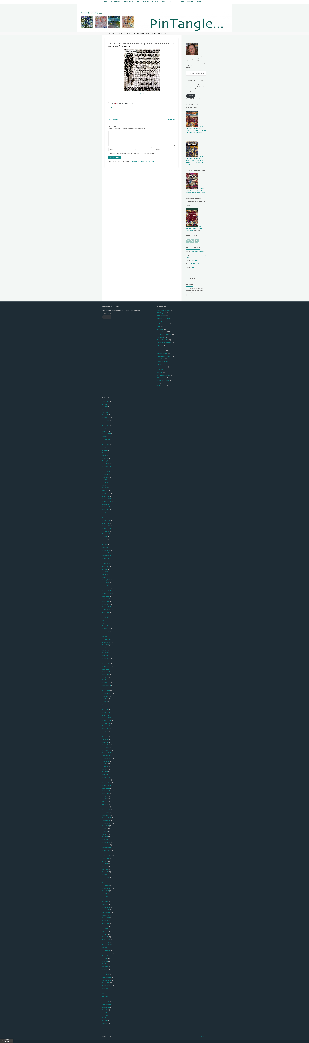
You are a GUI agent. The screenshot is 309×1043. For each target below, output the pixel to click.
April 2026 (105, 412)
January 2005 (105, 1002)
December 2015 (106, 664)
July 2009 (104, 861)
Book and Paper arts (162, 323)
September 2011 (106, 791)
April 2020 (105, 574)
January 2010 (105, 845)
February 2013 (106, 745)
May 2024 (104, 453)
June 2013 (105, 734)
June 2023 (105, 482)
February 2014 (106, 712)
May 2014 (104, 704)
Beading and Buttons (163, 321)
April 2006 (105, 966)
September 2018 (106, 599)
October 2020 (106, 561)
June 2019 (105, 585)
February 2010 (106, 842)
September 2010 (106, 823)
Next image (171, 119)
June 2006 (105, 961)
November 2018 (106, 593)
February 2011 (106, 810)
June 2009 (105, 864)
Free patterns (161, 351)
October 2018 (106, 596)
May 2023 (104, 485)
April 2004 (105, 1020)
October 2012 (106, 755)
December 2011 (106, 782)
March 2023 (105, 490)
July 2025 (104, 428)
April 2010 (105, 837)
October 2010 (106, 820)
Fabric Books (160, 345)
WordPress (204, 1037)
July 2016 (104, 647)
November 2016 (106, 636)
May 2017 (104, 620)
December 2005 (106, 977)
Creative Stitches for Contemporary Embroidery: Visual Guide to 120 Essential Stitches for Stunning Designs (194, 160)
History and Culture (162, 361)
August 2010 (105, 826)
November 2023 (106, 469)
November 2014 (106, 688)
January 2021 (105, 553)
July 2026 (104, 404)
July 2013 (104, 731)
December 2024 (106, 434)
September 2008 (106, 888)
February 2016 (106, 658)
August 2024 (105, 444)
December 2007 (106, 912)
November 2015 (106, 666)
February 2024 (106, 461)
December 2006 (106, 945)
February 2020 (106, 580)
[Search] (204, 2)
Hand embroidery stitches (164, 356)
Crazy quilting (161, 337)
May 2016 (104, 650)
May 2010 (104, 834)
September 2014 (106, 693)
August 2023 (105, 477)
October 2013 (106, 723)
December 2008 (106, 880)
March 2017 (105, 626)
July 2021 (104, 536)
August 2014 (105, 696)
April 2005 (105, 996)
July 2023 (104, 480)
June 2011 (105, 799)
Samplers (114, 33)
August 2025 (105, 425)
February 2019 (106, 588)
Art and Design (161, 315)
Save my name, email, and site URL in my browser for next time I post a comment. (132, 153)
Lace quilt (159, 364)
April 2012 (105, 772)
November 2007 (106, 915)
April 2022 (105, 515)
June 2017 (105, 618)
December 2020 (106, 555)
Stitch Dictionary (161, 378)
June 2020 (105, 571)
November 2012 (106, 753)
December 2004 (106, 1004)
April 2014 (105, 707)
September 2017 (106, 609)
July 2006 (104, 958)
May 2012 (104, 769)
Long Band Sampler (162, 367)
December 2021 (106, 526)
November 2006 (106, 947)
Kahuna (197, 1037)
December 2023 (106, 466)
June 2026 (105, 407)
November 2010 (106, 818)
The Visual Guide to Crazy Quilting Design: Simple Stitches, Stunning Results (195, 190)
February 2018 (106, 604)
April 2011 (105, 804)
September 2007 (106, 920)
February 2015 (106, 682)
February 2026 (106, 417)
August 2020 (105, 566)
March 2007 (105, 937)
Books (159, 326)
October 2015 (106, 669)
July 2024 (104, 447)
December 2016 (106, 634)
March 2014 (105, 709)
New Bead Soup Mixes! (198, 251)
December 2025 (106, 423)
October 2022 (106, 504)
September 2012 (106, 758)
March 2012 (105, 774)
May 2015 (104, 680)
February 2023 (106, 493)
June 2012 (105, 766)
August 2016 (105, 645)
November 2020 (106, 558)
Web (158, 383)
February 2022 (106, 520)
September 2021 (106, 534)
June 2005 (105, 991)
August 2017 (105, 612)
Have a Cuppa (160, 359)
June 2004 (105, 1015)
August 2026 (105, 401)
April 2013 (105, 739)
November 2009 (106, 850)
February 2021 (106, 550)
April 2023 (105, 488)
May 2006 (104, 964)
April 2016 (105, 653)
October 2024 (106, 439)
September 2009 (106, 855)
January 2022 (105, 523)
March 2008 (105, 904)
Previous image (113, 119)
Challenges (160, 329)
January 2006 (105, 974)
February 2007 (106, 939)
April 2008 (105, 901)
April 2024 (105, 455)
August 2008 (105, 891)
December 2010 (106, 815)
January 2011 (105, 812)
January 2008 (105, 910)
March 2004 (105, 1023)
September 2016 (106, 642)
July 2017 (104, 615)
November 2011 (106, 785)
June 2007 (105, 928)
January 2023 (105, 496)
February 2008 (106, 907)
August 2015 (105, 674)
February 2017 (106, 628)
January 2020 (105, 582)
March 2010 (105, 839)
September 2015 (106, 672)
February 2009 (106, 874)
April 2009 (105, 869)
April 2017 (105, 623)
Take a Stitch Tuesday (163, 380)
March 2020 (105, 577)
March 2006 (105, 969)
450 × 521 (112, 46)
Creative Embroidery (162, 340)
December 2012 (106, 750)
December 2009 (106, 847)
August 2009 (105, 858)
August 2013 (105, 728)
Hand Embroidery (162, 353)
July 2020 (104, 569)
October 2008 (106, 885)
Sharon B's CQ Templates (164, 375)
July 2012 (104, 764)
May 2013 (104, 737)
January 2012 (105, 780)
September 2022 (106, 507)
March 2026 (105, 415)
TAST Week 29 (195, 260)
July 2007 (104, 926)
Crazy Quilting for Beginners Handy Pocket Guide (194, 228)
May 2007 (104, 931)
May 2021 (104, 542)
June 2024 (105, 450)
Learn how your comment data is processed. (142, 161)
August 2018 (105, 601)
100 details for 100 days (163, 310)
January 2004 (105, 1026)
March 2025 (105, 431)
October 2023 (106, 472)
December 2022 (106, 498)
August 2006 (105, 956)
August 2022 (105, 509)
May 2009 (104, 866)
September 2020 (106, 563)
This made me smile (124, 33)
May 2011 (104, 801)
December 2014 (106, 685)
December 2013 (106, 718)
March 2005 (105, 999)
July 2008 (104, 893)
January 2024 (105, 463)
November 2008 (106, 883)
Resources (160, 369)
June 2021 (105, 539)
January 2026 (105, 420)
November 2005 (106, 980)
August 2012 (105, 761)
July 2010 (104, 828)
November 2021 (106, 528)
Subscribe (190, 95)
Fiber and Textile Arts (163, 348)
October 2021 (106, 531)
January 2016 (105, 661)
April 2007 (105, 934)
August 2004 (105, 1010)
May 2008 (104, 899)
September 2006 (106, 953)
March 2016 (105, 655)
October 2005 (106, 983)
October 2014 (106, 691)
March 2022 (105, 517)
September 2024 (106, 442)
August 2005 (105, 988)
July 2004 (104, 1012)
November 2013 (106, 720)
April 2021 (105, 545)
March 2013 (105, 742)
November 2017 (106, 607)
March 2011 (105, 807)
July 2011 (104, 796)
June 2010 (105, 831)
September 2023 (106, 474)
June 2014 (105, 701)
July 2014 (104, 699)
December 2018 (106, 590)
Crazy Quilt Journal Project (164, 334)
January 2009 (105, 877)
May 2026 (104, 409)
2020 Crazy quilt (161, 313)
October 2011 (106, 788)
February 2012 (106, 777)
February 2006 (106, 972)
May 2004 (104, 1018)
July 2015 (104, 677)
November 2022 (106, 501)
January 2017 (105, 631)
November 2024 (106, 436)
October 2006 (106, 950)
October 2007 (106, 918)
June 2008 (105, 896)
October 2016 (106, 639)
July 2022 (104, 512)
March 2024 (105, 458)
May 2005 (104, 993)
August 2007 (105, 923)
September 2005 (106, 985)
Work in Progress (161, 386)
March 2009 (105, 872)
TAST (193, 267)
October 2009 (106, 853)
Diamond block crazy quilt (164, 342)
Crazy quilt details (162, 332)
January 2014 (105, 715)
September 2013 (106, 726)
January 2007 (105, 942)
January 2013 (105, 747)
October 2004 (106, 1007)
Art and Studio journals (163, 318)
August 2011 (105, 793)
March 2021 (105, 547)
